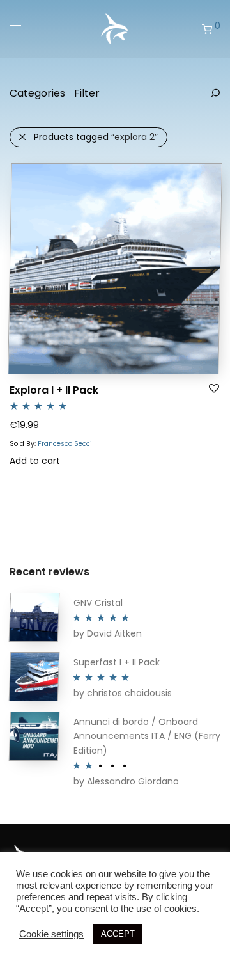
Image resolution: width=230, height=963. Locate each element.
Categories (37, 93)
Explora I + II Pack (54, 390)
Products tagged (96, 137)
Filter (87, 93)
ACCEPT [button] (118, 934)
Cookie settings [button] (51, 934)
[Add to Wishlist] (214, 388)
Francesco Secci (65, 444)
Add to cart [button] (35, 460)
